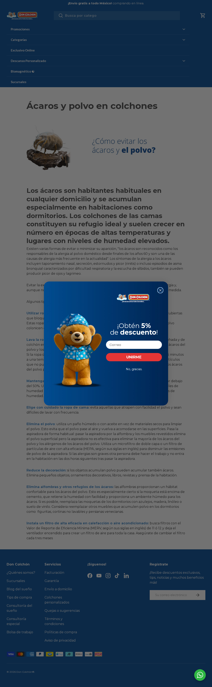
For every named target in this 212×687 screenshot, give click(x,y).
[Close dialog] (160, 290)
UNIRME (134, 357)
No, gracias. (134, 369)
